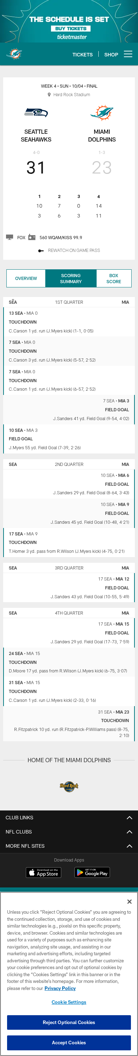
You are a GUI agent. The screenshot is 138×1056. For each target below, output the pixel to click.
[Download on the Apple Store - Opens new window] (44, 873)
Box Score (114, 278)
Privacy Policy (60, 988)
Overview (26, 278)
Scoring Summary (71, 278)
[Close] (129, 901)
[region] (69, 974)
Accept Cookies (69, 1042)
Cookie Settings (69, 1002)
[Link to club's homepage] (14, 51)
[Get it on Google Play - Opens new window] (92, 876)
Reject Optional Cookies (69, 1022)
